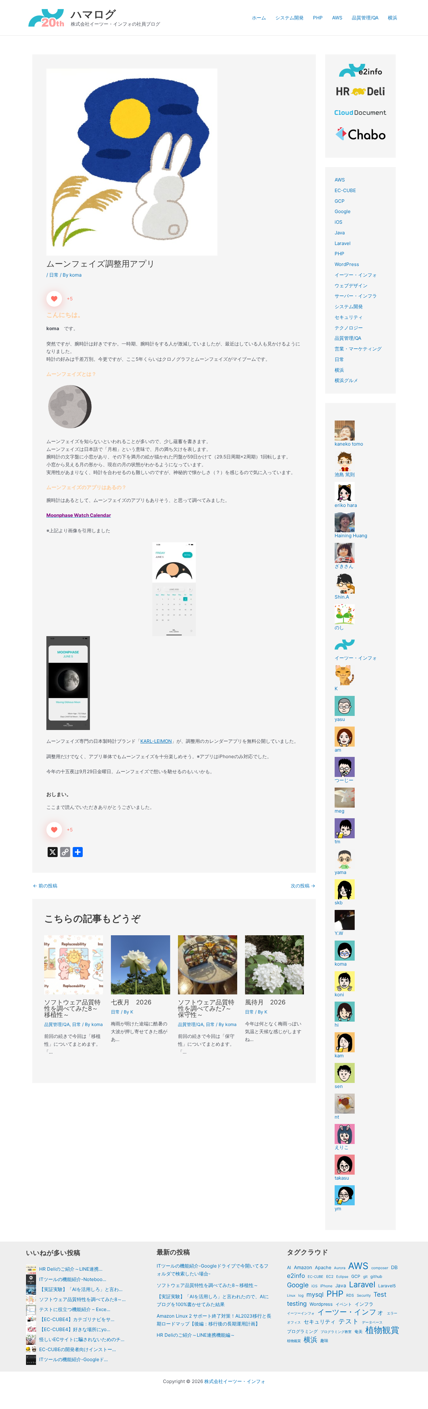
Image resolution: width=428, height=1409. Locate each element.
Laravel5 (387, 1285)
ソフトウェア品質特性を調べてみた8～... (82, 1299)
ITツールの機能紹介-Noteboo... (72, 1279)
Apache (323, 1267)
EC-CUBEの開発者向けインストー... (77, 1349)
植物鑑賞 (294, 1341)
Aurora (339, 1268)
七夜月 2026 (131, 1002)
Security (364, 1295)
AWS (337, 18)
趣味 (324, 1340)
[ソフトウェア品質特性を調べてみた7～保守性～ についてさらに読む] (207, 964)
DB (394, 1267)
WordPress (347, 264)
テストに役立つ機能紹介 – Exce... (74, 1309)
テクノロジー (349, 328)
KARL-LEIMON (156, 741)
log (301, 1295)
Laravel (343, 243)
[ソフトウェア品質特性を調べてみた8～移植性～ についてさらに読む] (73, 964)
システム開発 (289, 18)
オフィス (294, 1322)
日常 (54, 275)
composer (379, 1268)
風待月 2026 (265, 1002)
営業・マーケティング (358, 349)
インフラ (364, 1304)
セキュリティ (349, 317)
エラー (392, 1313)
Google (343, 211)
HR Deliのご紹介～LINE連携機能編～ (196, 1335)
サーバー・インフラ (356, 296)
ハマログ (93, 14)
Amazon (303, 1267)
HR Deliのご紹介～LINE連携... (70, 1269)
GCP (340, 201)
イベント (344, 1304)
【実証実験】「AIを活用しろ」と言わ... (81, 1289)
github (376, 1276)
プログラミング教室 (336, 1332)
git (365, 1276)
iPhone (326, 1286)
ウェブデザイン (351, 285)
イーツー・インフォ (356, 275)
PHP (318, 18)
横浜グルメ (346, 380)
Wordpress (321, 1304)
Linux (291, 1296)
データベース (372, 1322)
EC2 (329, 1276)
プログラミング (302, 1331)
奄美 (358, 1331)
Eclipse (342, 1276)
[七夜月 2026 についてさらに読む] (140, 964)
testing (297, 1303)
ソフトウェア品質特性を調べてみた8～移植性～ (72, 1008)
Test (379, 1294)
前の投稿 (45, 885)
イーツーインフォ (301, 1313)
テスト (348, 1321)
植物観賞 (382, 1330)
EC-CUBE (345, 190)
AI (289, 1267)
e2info (296, 1275)
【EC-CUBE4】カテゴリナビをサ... (76, 1319)
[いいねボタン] (54, 299)
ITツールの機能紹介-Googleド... (73, 1359)
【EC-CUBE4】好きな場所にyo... (74, 1329)
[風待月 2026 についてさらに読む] (274, 964)
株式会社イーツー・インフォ (234, 1381)
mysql (315, 1294)
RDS (350, 1295)
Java (340, 233)
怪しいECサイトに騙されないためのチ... (81, 1339)
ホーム (259, 18)
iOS (338, 222)
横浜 (392, 18)
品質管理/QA (365, 18)
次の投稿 (303, 885)
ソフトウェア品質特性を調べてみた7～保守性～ (206, 1008)
